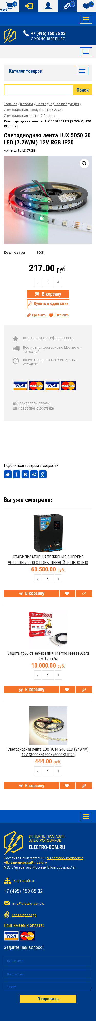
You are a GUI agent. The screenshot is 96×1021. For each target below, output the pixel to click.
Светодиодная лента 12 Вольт (28, 115)
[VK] (25, 474)
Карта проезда (24, 915)
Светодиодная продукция (57, 103)
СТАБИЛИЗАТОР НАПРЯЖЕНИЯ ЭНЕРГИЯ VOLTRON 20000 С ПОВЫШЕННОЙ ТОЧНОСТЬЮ (48, 560)
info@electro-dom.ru (28, 903)
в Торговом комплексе (43, 860)
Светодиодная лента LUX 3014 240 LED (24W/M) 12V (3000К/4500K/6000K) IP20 (48, 752)
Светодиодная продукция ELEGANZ (32, 109)
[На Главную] (10, 35)
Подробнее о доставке (36, 408)
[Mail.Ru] (34, 474)
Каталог (26, 103)
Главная (10, 103)
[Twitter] (8, 474)
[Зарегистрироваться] (48, 6)
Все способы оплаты (34, 403)
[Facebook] (17, 474)
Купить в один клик (51, 303)
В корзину (51, 294)
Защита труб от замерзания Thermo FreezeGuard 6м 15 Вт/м (48, 656)
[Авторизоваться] (28, 6)
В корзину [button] (34, 593)
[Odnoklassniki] (43, 474)
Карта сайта (24, 881)
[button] (84, 163)
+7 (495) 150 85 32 (48, 33)
